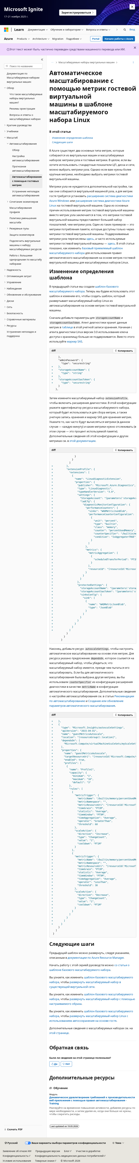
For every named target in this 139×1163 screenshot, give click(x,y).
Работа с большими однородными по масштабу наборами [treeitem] (25, 259)
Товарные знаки (44, 1160)
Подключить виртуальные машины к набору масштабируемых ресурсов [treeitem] (25, 245)
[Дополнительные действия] (133, 62)
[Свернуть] (42, 59)
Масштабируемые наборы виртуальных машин (86, 62)
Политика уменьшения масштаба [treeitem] (22, 220)
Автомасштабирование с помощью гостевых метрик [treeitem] (27, 181)
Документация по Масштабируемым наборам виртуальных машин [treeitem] (23, 77)
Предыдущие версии (47, 1151)
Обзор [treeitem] (15, 150)
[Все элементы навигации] (52, 62)
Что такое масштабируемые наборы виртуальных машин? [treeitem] (25, 98)
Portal (95, 38)
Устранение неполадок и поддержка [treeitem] (21, 334)
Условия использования (17, 1160)
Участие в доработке (88, 1151)
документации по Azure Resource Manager (96, 958)
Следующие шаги (62, 142)
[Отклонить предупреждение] (132, 6)
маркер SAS (74, 341)
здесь (90, 239)
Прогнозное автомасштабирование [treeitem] (25, 168)
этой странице (59, 1033)
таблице (67, 327)
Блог (66, 1151)
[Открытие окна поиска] (124, 30)
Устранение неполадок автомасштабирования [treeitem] (25, 193)
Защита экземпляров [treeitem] (21, 234)
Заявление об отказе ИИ (17, 1151)
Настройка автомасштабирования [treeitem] (25, 158)
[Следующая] (117, 29)
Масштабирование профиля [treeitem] (20, 210)
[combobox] (23, 66)
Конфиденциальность (15, 1155)
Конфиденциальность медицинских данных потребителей (69, 1155)
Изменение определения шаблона (72, 137)
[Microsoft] (6, 29)
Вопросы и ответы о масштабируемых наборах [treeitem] (25, 117)
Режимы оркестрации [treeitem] (22, 108)
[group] (92, 548)
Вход (132, 29)
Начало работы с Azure (119, 38)
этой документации (82, 441)
